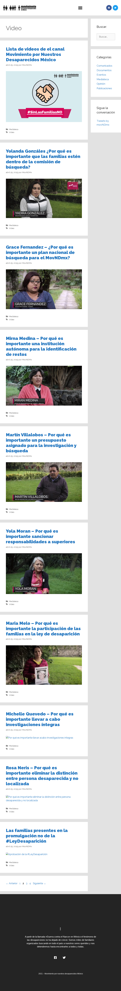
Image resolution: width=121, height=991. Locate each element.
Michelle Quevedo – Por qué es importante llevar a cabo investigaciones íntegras (39, 719)
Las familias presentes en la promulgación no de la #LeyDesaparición (37, 836)
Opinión (101, 83)
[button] (80, 7)
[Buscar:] (106, 36)
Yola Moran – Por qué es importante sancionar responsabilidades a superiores (40, 536)
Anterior (11, 883)
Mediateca (13, 129)
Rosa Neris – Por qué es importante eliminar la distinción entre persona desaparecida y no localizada (42, 775)
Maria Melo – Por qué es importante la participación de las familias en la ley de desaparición (43, 628)
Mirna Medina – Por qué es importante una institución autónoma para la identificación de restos (41, 346)
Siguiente (39, 883)
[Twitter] (115, 7)
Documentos (104, 70)
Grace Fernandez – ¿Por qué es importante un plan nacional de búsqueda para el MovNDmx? (40, 252)
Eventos (101, 74)
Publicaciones (104, 88)
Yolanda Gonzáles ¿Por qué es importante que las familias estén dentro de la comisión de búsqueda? (43, 159)
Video (11, 132)
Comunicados (104, 65)
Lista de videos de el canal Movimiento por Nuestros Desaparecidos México (35, 54)
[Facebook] (109, 7)
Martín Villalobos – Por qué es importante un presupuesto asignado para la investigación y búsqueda (41, 442)
